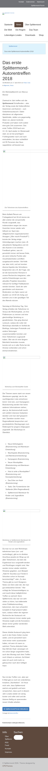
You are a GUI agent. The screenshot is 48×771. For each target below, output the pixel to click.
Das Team (33, 30)
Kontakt (21, 2)
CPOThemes (7, 766)
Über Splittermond (33, 25)
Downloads (30, 35)
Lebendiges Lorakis (13, 35)
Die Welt (8, 30)
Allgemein (6, 85)
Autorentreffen (14, 713)
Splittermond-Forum (37, 5)
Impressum (40, 2)
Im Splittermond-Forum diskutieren (16, 709)
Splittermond (13, 46)
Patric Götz (27, 82)
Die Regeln (20, 30)
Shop (41, 35)
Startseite (8, 25)
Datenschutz (30, 2)
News (18, 25)
